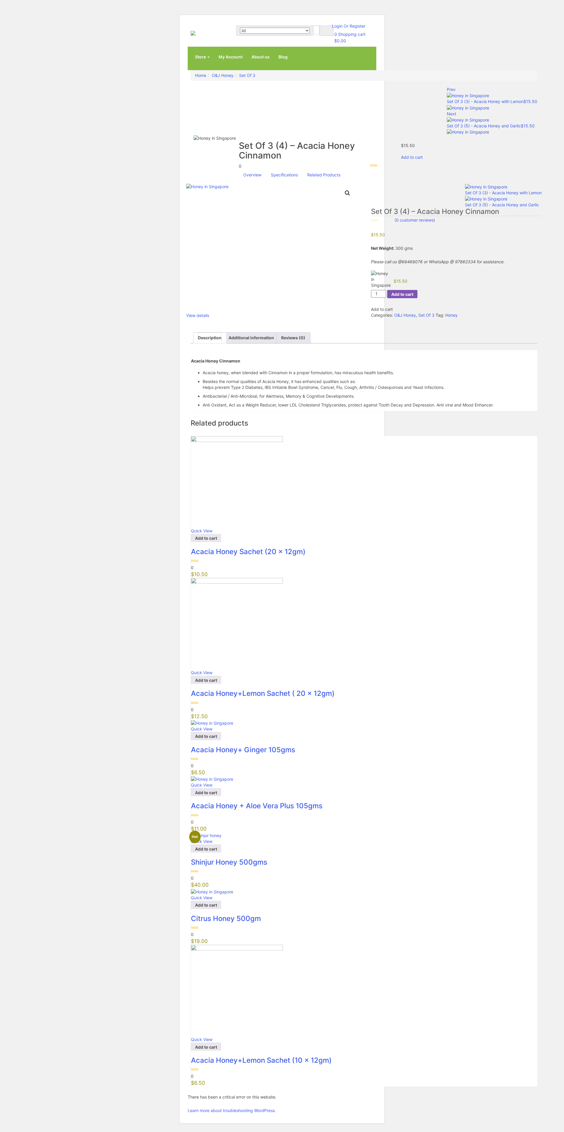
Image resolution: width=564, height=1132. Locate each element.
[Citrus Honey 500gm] (212, 891)
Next (451, 113)
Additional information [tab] (251, 337)
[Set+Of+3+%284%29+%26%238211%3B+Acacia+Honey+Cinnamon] (375, 320)
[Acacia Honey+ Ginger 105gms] (212, 722)
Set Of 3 (247, 75)
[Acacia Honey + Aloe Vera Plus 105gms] (212, 778)
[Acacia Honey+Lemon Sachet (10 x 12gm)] (237, 990)
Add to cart (412, 157)
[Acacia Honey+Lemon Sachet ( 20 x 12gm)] (237, 623)
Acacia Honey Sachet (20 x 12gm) (248, 551)
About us (260, 56)
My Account (231, 56)
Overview (252, 174)
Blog (283, 56)
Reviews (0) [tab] (293, 337)
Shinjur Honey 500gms (229, 862)
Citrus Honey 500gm (226, 918)
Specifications (284, 174)
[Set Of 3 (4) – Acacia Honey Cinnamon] (372, 320)
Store (201, 56)
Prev (451, 89)
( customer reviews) (415, 219)
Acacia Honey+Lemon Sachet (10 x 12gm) (261, 1060)
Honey (451, 315)
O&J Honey (223, 75)
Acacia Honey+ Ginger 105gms (243, 749)
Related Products (323, 174)
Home (200, 75)
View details (197, 315)
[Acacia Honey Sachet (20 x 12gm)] (237, 481)
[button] (347, 193)
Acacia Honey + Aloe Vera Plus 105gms (257, 806)
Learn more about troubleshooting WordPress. (232, 1110)
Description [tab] (209, 337)
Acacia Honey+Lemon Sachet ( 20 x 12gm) (263, 693)
